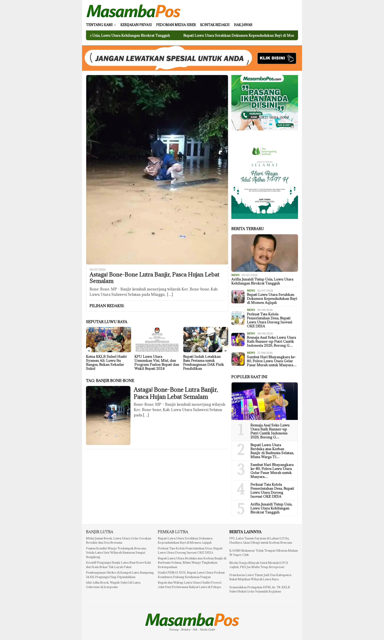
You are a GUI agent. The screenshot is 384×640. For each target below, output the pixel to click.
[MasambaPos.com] (133, 10)
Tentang (173, 629)
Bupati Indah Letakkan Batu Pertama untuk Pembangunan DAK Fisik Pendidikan (203, 362)
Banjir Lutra (99, 531)
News (235, 275)
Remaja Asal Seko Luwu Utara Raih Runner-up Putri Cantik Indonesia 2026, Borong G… (271, 341)
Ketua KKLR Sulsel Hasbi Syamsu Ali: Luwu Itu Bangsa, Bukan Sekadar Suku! (106, 362)
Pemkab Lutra (173, 531)
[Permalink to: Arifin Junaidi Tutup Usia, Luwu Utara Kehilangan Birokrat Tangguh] (264, 253)
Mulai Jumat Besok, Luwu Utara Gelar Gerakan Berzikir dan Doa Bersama (118, 540)
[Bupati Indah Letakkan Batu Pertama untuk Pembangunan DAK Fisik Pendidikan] (205, 339)
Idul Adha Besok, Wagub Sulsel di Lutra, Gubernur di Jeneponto (113, 584)
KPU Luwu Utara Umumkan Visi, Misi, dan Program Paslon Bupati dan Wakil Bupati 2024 (156, 362)
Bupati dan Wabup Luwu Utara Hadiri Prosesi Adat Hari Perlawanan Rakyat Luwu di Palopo (189, 584)
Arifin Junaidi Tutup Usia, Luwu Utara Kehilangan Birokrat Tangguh (262, 281)
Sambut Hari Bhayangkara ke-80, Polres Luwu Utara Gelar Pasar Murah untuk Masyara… (271, 361)
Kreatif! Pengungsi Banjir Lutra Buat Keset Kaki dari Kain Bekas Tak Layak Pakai (118, 564)
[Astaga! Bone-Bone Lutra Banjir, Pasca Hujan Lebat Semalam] (157, 169)
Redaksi (185, 629)
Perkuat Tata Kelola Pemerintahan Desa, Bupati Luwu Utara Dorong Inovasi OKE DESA (269, 320)
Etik (195, 629)
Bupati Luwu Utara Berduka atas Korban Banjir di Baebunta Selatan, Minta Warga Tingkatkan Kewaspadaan (192, 562)
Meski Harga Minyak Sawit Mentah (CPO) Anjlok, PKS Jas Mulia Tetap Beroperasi (258, 565)
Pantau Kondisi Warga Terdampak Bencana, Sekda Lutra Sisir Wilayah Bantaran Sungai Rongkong (116, 552)
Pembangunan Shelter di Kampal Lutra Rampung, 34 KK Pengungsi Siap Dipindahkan (120, 574)
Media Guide (207, 629)
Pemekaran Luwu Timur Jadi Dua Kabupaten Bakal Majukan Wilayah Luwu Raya (260, 577)
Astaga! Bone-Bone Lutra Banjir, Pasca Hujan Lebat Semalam (154, 277)
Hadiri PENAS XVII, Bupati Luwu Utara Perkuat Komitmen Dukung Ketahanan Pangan (191, 574)
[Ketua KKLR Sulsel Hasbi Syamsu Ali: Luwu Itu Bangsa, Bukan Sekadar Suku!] (108, 339)
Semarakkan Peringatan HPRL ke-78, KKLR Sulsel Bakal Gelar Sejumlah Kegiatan (259, 589)
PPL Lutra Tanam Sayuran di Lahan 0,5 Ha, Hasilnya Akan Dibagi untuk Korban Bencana (260, 540)
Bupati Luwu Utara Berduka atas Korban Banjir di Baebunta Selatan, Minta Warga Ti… (272, 451)
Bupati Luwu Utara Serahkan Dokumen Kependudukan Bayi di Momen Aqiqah (208, 35)
